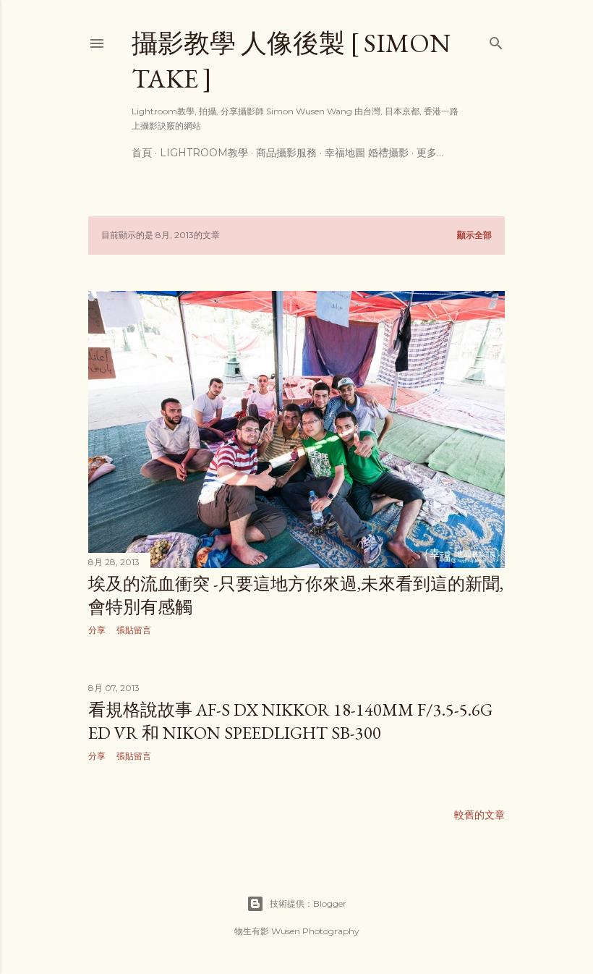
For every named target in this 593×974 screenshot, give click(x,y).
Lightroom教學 (204, 152)
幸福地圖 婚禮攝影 (367, 152)
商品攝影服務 (286, 152)
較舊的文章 (479, 814)
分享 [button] (97, 629)
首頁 (142, 152)
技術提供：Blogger (308, 903)
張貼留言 (133, 629)
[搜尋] (496, 40)
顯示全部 (474, 234)
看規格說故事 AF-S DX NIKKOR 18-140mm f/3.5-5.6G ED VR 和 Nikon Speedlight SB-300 (290, 721)
